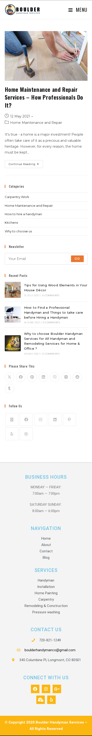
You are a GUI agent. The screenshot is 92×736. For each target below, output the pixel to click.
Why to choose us (18, 231)
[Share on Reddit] (77, 377)
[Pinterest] (69, 419)
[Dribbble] (26, 433)
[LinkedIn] (55, 419)
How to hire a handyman (23, 214)
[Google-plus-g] (57, 689)
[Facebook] (26, 419)
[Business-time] (40, 700)
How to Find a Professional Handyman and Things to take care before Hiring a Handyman (53, 312)
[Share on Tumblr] (9, 388)
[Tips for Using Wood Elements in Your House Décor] (13, 290)
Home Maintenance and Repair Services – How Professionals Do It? (44, 97)
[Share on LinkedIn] (43, 377)
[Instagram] (40, 419)
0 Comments (50, 295)
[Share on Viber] (54, 377)
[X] (11, 419)
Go (77, 258)
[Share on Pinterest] (32, 377)
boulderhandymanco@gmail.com (50, 650)
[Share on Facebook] (20, 377)
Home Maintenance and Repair (36, 123)
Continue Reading (26, 163)
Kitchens (11, 222)
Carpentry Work (17, 197)
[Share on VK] (66, 377)
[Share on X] (9, 377)
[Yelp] (11, 433)
